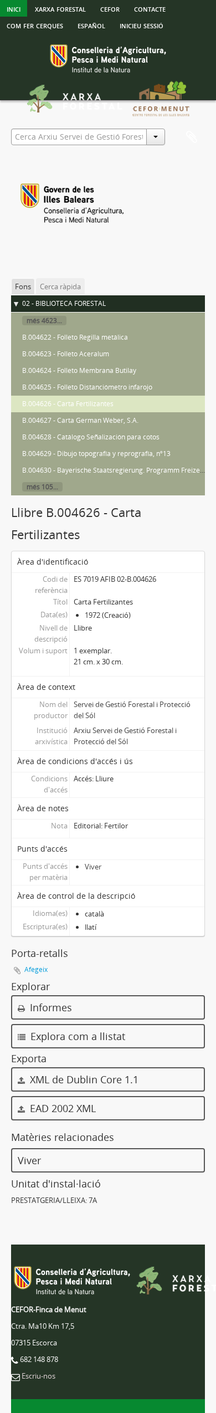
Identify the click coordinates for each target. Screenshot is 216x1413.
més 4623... (44, 320)
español (91, 25)
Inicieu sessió (141, 25)
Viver (93, 867)
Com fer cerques (35, 25)
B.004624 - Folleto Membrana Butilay (79, 370)
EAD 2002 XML (61, 1108)
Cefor (110, 8)
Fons (23, 286)
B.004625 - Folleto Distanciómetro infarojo (87, 387)
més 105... (42, 487)
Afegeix (36, 969)
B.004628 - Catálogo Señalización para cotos (91, 437)
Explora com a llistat (76, 1036)
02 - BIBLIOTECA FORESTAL (64, 303)
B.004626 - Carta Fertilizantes (68, 403)
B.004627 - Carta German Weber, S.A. (80, 420)
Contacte (150, 8)
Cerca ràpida (60, 286)
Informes (49, 1007)
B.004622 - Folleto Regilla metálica (75, 337)
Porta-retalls (191, 137)
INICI (13, 8)
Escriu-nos (38, 1376)
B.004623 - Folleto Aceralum (65, 354)
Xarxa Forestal (60, 8)
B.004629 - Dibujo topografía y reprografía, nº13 (96, 453)
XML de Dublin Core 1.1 (82, 1079)
